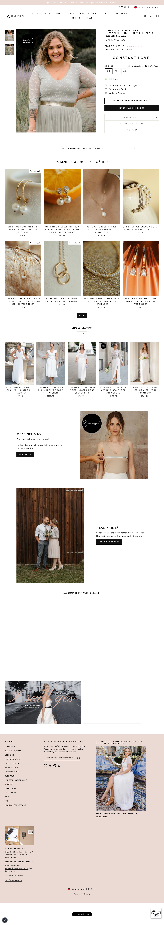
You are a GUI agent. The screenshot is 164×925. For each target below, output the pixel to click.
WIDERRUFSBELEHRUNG (16, 780)
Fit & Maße (132, 130)
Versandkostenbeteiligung (16, 868)
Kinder (106, 14)
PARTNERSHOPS (12, 759)
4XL (125, 71)
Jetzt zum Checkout (131, 108)
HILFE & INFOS (12, 767)
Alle (82, 315)
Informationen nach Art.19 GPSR (82, 148)
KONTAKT (9, 784)
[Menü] (160, 909)
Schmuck (77, 18)
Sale (89, 18)
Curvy (71, 14)
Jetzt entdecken (109, 542)
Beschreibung (132, 117)
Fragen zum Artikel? (132, 123)
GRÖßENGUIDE (12, 772)
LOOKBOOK (10, 747)
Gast (59, 14)
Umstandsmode (88, 14)
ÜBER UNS (9, 755)
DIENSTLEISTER (12, 763)
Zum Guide (25, 454)
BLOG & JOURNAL (13, 751)
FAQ (7, 801)
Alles (35, 14)
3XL (117, 71)
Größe (131, 66)
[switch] (156, 915)
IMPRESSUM (10, 788)
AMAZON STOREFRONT (15, 805)
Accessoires (123, 14)
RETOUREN (10, 776)
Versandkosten (127, 49)
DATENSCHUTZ (12, 792)
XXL (108, 71)
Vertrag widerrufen (82, 914)
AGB (7, 797)
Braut (47, 14)
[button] (5, 920)
